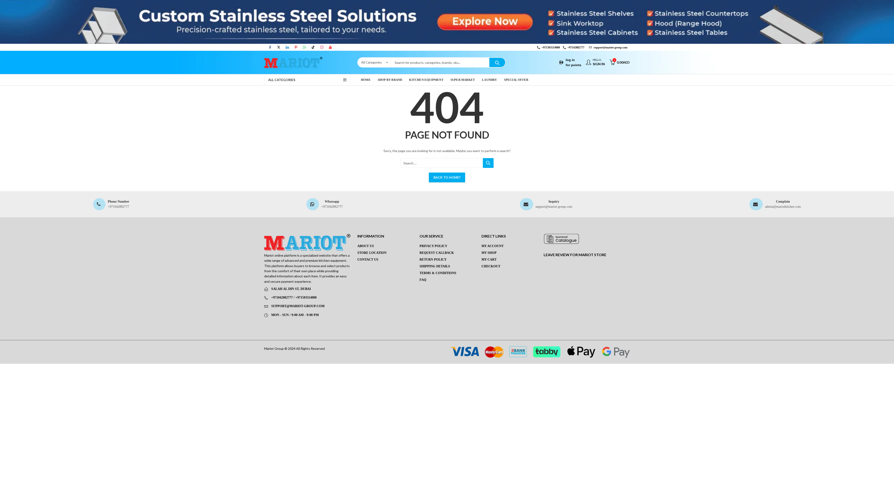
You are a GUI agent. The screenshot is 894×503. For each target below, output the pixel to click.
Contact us (367, 259)
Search (497, 62)
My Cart (489, 259)
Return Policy (433, 259)
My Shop (489, 253)
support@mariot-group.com (553, 206)
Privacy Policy (433, 246)
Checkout (490, 266)
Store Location (371, 253)
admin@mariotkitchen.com (783, 206)
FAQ (423, 280)
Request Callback (437, 253)
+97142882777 (575, 47)
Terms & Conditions (438, 273)
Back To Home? (447, 177)
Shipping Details (435, 266)
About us (365, 246)
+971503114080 (551, 47)
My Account (492, 246)
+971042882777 (118, 206)
